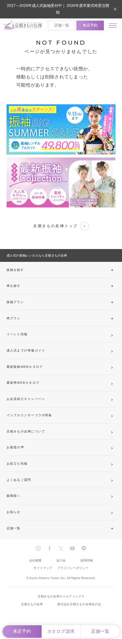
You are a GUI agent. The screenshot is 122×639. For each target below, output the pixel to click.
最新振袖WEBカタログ (25, 366)
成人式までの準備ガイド (26, 350)
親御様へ (14, 495)
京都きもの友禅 (32, 604)
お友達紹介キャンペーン (26, 399)
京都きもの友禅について (26, 431)
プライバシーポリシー (73, 568)
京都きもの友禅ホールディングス (61, 596)
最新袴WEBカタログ (23, 382)
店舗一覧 (61, 25)
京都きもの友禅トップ (55, 226)
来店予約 (90, 25)
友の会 (61, 560)
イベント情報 (17, 334)
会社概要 (35, 560)
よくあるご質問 (19, 480)
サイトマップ (42, 568)
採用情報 (86, 560)
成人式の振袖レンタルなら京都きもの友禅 (37, 255)
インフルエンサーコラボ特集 (29, 415)
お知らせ (14, 512)
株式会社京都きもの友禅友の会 (79, 604)
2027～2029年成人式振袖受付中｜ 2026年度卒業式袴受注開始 (58, 8)
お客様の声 (15, 447)
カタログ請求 (61, 631)
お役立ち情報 (17, 463)
